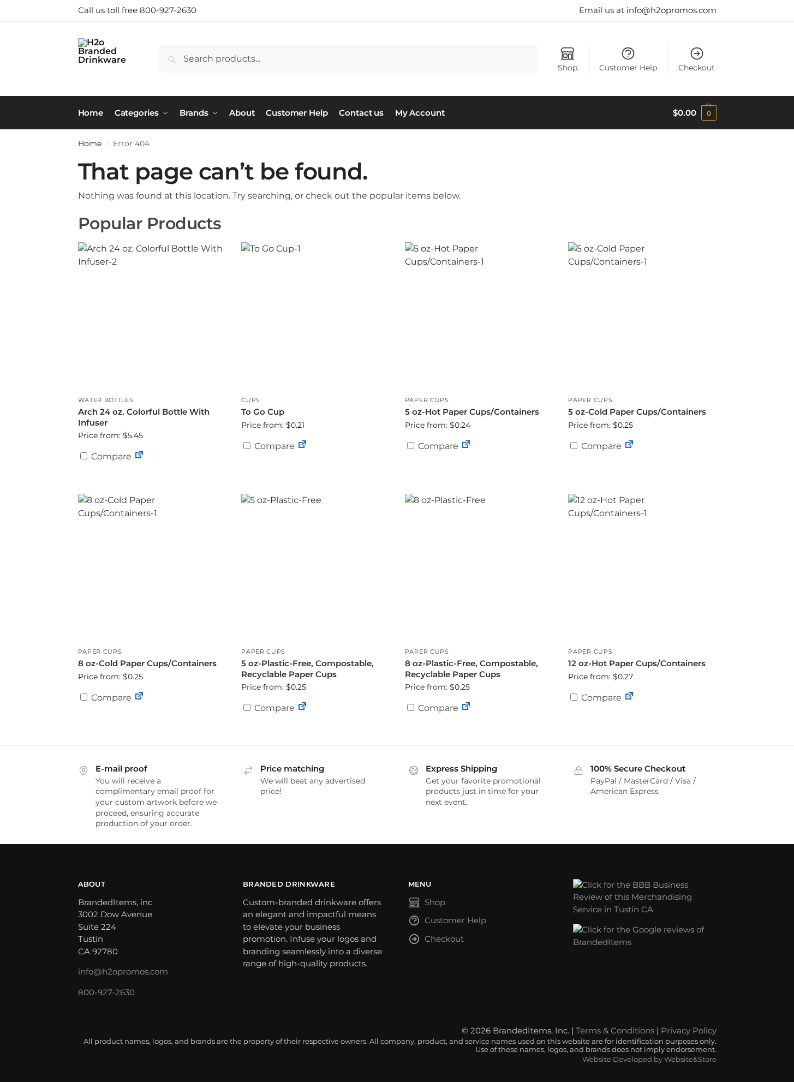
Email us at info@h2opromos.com (648, 10)
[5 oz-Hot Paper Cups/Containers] (478, 316)
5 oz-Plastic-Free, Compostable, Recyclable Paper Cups (307, 668)
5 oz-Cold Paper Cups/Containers (637, 412)
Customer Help (628, 68)
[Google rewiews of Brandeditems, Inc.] (645, 936)
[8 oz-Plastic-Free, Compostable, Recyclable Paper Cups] (478, 567)
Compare (110, 456)
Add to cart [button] (478, 467)
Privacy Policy (689, 1030)
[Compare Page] (139, 456)
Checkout (696, 68)
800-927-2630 (106, 992)
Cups (250, 400)
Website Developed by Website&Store (649, 1059)
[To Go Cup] (315, 316)
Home (90, 143)
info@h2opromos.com (123, 971)
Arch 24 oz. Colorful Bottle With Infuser (144, 417)
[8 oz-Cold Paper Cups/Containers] (151, 567)
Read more (151, 483)
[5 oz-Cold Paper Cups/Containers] (641, 316)
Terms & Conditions (615, 1030)
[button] (694, 113)
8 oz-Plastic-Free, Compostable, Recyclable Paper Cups (471, 668)
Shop (567, 68)
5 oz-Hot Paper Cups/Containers (472, 412)
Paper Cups (427, 400)
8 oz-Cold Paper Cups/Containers (147, 663)
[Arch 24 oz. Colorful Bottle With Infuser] (151, 316)
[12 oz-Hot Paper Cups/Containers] (641, 567)
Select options (314, 472)
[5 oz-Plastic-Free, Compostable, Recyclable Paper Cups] (315, 567)
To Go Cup (262, 412)
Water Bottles (106, 400)
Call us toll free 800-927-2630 (137, 10)
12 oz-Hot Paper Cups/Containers (637, 663)
